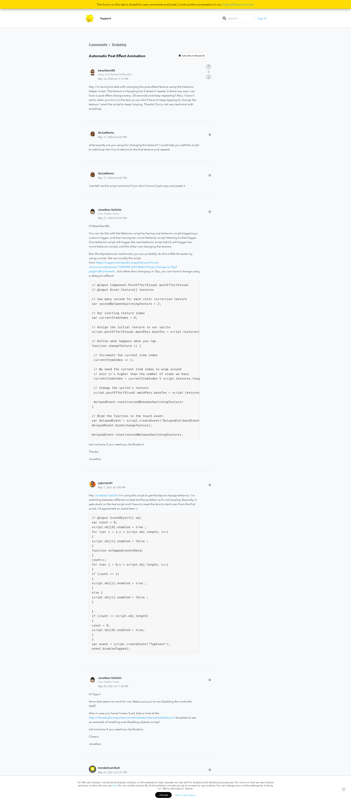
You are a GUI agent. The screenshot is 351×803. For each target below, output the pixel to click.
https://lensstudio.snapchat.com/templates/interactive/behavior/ (132, 717)
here (115, 785)
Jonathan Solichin (110, 209)
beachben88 (106, 70)
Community (98, 44)
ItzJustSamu (106, 132)
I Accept (163, 794)
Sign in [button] (261, 18)
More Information (185, 795)
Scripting (119, 44)
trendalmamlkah (109, 768)
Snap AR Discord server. (238, 4)
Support (105, 18)
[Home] (90, 18)
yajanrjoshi (105, 483)
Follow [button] (192, 55)
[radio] (208, 66)
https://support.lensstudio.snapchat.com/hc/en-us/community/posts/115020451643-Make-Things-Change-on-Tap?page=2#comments (133, 267)
